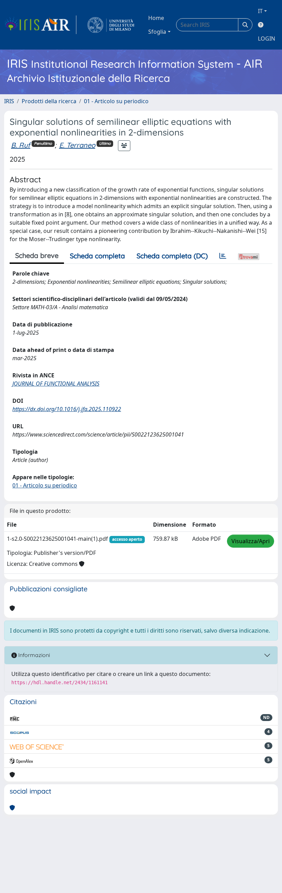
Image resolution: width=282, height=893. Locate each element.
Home (156, 18)
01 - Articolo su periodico (116, 101)
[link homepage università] (111, 24)
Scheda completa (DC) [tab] (172, 255)
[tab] (223, 256)
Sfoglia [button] (157, 31)
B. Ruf (20, 145)
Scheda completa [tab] (97, 255)
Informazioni (33, 655)
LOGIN (266, 38)
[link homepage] (40, 24)
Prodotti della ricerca (49, 101)
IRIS (9, 101)
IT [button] (260, 11)
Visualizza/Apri (250, 541)
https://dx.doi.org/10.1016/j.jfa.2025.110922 (66, 409)
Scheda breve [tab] (36, 255)
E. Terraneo (77, 145)
